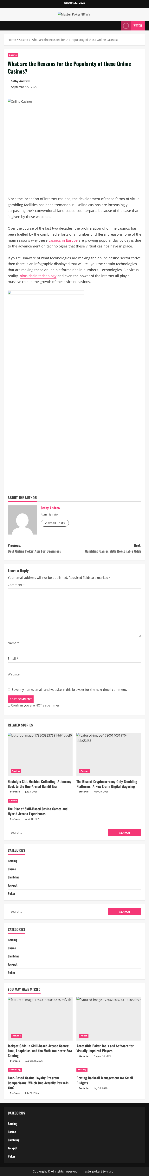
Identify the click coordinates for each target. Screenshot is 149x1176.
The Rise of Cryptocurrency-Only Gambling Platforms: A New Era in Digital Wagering (106, 784)
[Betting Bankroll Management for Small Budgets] (108, 1070)
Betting (12, 860)
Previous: (34, 548)
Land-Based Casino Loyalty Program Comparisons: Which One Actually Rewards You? (38, 1082)
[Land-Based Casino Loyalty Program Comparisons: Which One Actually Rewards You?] (40, 1070)
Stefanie (15, 791)
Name (13, 643)
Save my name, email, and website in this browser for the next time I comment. (69, 689)
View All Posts (55, 523)
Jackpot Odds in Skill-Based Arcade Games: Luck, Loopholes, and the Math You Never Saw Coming (40, 1050)
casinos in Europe (63, 240)
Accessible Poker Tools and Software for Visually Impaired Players (105, 1048)
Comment (16, 585)
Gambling (13, 877)
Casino (13, 54)
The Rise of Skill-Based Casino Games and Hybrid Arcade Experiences (38, 811)
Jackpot (12, 885)
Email (13, 658)
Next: (113, 548)
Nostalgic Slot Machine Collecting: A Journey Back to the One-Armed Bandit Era (39, 784)
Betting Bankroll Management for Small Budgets (104, 1080)
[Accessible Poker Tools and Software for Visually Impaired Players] (108, 1019)
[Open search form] (117, 26)
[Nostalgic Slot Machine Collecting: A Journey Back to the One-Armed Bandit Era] (40, 754)
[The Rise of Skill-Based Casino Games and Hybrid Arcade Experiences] (40, 801)
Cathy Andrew (20, 81)
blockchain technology (38, 275)
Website (14, 674)
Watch (137, 25)
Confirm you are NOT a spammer (34, 705)
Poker (11, 893)
